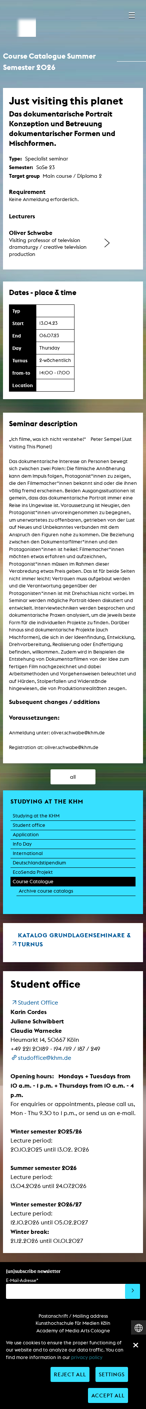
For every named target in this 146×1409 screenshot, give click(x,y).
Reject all (70, 1374)
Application (26, 834)
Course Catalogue (33, 881)
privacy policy (87, 1357)
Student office (29, 825)
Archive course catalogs (46, 891)
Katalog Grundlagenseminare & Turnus (74, 939)
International (28, 853)
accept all (108, 1395)
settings (112, 1374)
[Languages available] (138, 1328)
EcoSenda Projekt (33, 872)
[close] (135, 1345)
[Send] (132, 1291)
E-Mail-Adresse (22, 1280)
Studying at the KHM (36, 816)
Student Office (38, 1002)
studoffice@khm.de (44, 1057)
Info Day (22, 844)
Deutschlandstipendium (39, 863)
